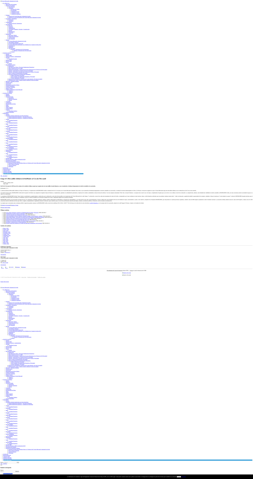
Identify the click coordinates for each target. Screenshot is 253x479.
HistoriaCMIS (9, 55)
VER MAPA (3, 254)
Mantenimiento (11, 31)
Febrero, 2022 (6, 243)
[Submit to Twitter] (14, 205)
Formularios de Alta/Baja (11, 160)
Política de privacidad (32, 277)
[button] (4, 175)
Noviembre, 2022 (6, 233)
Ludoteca (8, 109)
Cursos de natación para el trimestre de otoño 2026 (16, 215)
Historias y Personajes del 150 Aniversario (20, 49)
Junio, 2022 (5, 239)
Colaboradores (9, 22)
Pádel (7, 140)
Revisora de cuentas (15, 9)
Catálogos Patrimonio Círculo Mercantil (14, 89)
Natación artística (9, 138)
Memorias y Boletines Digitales (12, 81)
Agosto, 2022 (6, 236)
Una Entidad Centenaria (13, 42)
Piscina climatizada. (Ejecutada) (17, 77)
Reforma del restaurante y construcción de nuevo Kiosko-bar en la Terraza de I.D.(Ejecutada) (27, 69)
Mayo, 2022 (5, 240)
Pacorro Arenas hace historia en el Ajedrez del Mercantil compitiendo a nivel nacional (24, 223)
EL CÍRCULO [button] (6, 3)
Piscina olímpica (9, 150)
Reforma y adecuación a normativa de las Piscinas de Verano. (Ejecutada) (23, 71)
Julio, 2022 (5, 237)
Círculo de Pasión (9, 96)
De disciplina (14, 10)
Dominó (7, 126)
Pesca (7, 142)
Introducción (11, 66)
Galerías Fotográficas (10, 86)
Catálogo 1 (10, 90)
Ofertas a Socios (9, 88)
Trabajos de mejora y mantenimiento (13, 56)
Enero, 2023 (5, 230)
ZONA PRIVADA (7, 173)
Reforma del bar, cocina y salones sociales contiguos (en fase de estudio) (23, 80)
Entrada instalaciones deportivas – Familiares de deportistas (20, 118)
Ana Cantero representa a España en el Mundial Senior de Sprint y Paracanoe (22, 212)
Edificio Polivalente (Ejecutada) (17, 75)
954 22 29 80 (5, 262)
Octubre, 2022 (6, 234)
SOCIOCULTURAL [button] (7, 93)
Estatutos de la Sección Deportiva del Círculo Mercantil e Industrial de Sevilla (24, 17)
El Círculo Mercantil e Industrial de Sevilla (17, 41)
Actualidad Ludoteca (12, 111)
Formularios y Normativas (11, 18)
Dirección (10, 25)
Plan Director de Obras (10, 64)
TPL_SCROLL (4, 463)
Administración (11, 28)
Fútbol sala (8, 128)
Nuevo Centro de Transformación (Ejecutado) (17, 73)
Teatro (7, 105)
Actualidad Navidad (12, 58)
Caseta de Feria (11, 37)
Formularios (10, 19)
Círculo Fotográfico (10, 112)
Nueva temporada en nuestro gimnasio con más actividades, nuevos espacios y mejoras (24, 216)
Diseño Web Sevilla (5, 281)
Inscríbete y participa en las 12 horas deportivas (16, 222)
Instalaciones (8, 34)
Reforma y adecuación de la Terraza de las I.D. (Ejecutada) (20, 70)
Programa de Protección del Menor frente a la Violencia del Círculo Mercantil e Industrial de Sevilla (29, 163)
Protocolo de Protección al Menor (13, 161)
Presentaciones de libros (11, 103)
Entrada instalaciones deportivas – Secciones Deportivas (20, 116)
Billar (7, 124)
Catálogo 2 (10, 92)
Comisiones (10, 8)
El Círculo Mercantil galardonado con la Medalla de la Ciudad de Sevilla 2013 (24, 44)
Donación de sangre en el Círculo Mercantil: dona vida (17, 219)
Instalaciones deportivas (13, 36)
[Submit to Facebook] (5, 205)
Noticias (12, 51)
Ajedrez (7, 119)
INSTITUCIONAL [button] (7, 53)
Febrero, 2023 (6, 229)
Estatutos (8, 15)
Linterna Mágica (9, 108)
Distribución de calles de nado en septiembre (15, 213)
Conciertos (8, 101)
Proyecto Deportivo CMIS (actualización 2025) (15, 159)
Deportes (10, 30)
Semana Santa (9, 60)
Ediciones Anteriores (12, 99)
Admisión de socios (15, 11)
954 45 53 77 (7, 252)
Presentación (11, 98)
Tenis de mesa (9, 155)
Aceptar (178, 476)
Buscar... (2, 462)
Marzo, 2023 (5, 228)
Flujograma (10, 166)
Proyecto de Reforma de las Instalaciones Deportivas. (19, 74)
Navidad (7, 57)
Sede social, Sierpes (12, 35)
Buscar (2, 470)
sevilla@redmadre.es (94, 203)
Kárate (7, 133)
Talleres (7, 106)
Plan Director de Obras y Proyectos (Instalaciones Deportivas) (21, 67)
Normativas (10, 21)
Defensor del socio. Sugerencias (15, 23)
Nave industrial (11, 38)
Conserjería (10, 32)
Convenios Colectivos (10, 87)
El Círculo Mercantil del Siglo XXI (15, 43)
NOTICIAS (5, 167)
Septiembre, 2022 (6, 235)
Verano (7, 62)
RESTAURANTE (7, 169)
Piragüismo (8, 145)
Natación (8, 135)
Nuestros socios (9, 82)
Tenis (7, 153)
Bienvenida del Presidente (11, 4)
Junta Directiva (11, 6)
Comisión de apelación (16, 14)
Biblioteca (8, 95)
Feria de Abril (9, 61)
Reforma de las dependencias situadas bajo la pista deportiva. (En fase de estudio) (25, 79)
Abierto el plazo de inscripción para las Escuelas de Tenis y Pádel (20, 218)
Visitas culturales (9, 107)
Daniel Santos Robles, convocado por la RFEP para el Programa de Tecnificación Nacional (25, 217)
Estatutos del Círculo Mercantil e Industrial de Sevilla (19, 16)
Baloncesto (8, 121)
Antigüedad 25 (11, 45)
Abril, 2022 (5, 241)
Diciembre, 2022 (6, 231)
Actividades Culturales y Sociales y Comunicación (18, 29)
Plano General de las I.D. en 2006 (15, 68)
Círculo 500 (8, 83)
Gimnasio (8, 131)
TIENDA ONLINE (7, 171)
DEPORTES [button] (6, 113)
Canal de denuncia (12, 165)
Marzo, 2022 (5, 242)
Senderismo (8, 151)
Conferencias (8, 102)
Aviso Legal (23, 277)
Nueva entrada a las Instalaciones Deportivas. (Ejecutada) (23, 76)
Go (18, 462)
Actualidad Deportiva (12, 120)
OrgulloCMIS (9, 158)
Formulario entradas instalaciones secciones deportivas (17, 115)
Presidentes (10, 47)
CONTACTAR (6, 170)
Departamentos (9, 24)
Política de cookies (41, 277)
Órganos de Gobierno (10, 5)
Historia (7, 40)
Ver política (183, 476)
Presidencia (10, 27)
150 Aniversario (11, 48)
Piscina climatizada (10, 147)
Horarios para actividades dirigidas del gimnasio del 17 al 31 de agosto (21, 220)
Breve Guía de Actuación (13, 164)
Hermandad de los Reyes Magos (12, 85)
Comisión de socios (15, 12)
